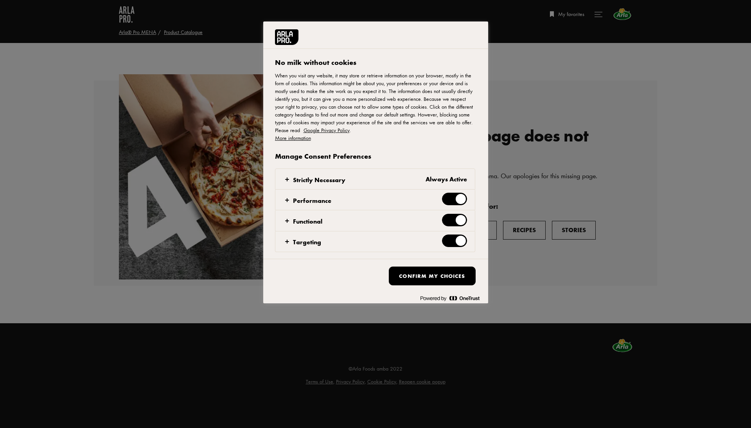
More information (293, 137)
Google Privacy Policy (327, 130)
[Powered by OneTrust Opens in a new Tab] (450, 298)
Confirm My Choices (432, 275)
